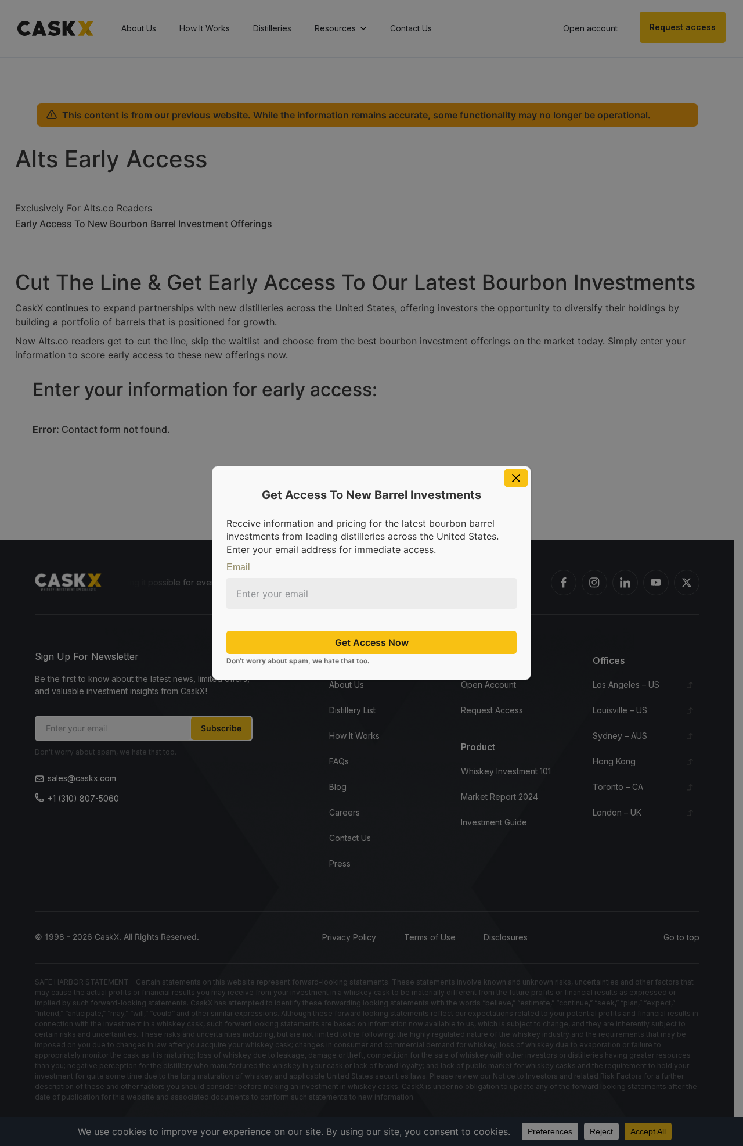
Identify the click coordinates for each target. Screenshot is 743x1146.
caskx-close (516, 478)
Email (238, 567)
